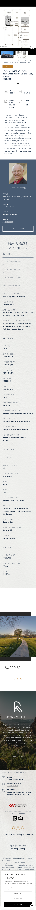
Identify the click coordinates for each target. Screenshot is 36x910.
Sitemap (22, 813)
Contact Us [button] (18, 757)
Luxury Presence (24, 835)
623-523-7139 (8, 207)
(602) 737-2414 (12, 786)
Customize (18, 899)
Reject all (18, 893)
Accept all (18, 904)
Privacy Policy (18, 849)
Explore (18, 679)
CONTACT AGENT (18, 229)
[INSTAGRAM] (18, 828)
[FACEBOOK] (13, 828)
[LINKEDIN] (23, 828)
